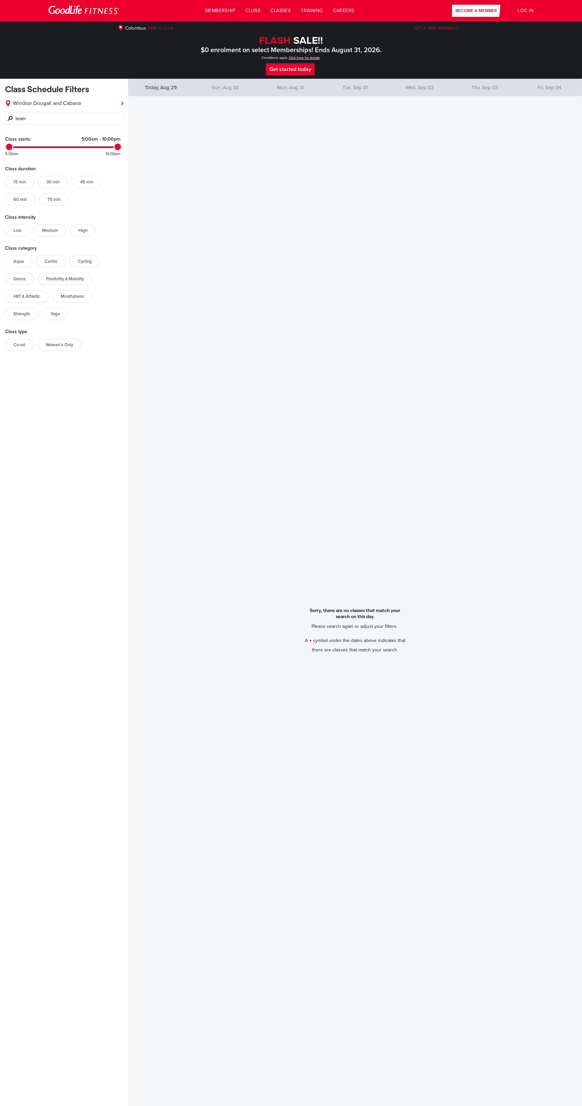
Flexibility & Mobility (65, 279)
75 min (54, 199)
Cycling (85, 261)
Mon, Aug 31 (290, 87)
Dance (19, 279)
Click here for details (304, 58)
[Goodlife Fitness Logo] (83, 10)
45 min (86, 182)
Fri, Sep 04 (549, 87)
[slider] (9, 147)
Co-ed (19, 345)
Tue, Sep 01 (355, 87)
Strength (21, 314)
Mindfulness (72, 296)
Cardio (50, 261)
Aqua (18, 261)
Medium (50, 230)
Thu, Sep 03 (484, 87)
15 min (19, 182)
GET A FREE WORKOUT (436, 28)
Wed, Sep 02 (420, 87)
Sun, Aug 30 (225, 87)
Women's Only (59, 345)
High (83, 230)
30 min (53, 182)
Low (17, 230)
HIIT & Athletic (26, 296)
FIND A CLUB (160, 28)
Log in (525, 10)
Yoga (55, 314)
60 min (20, 199)
